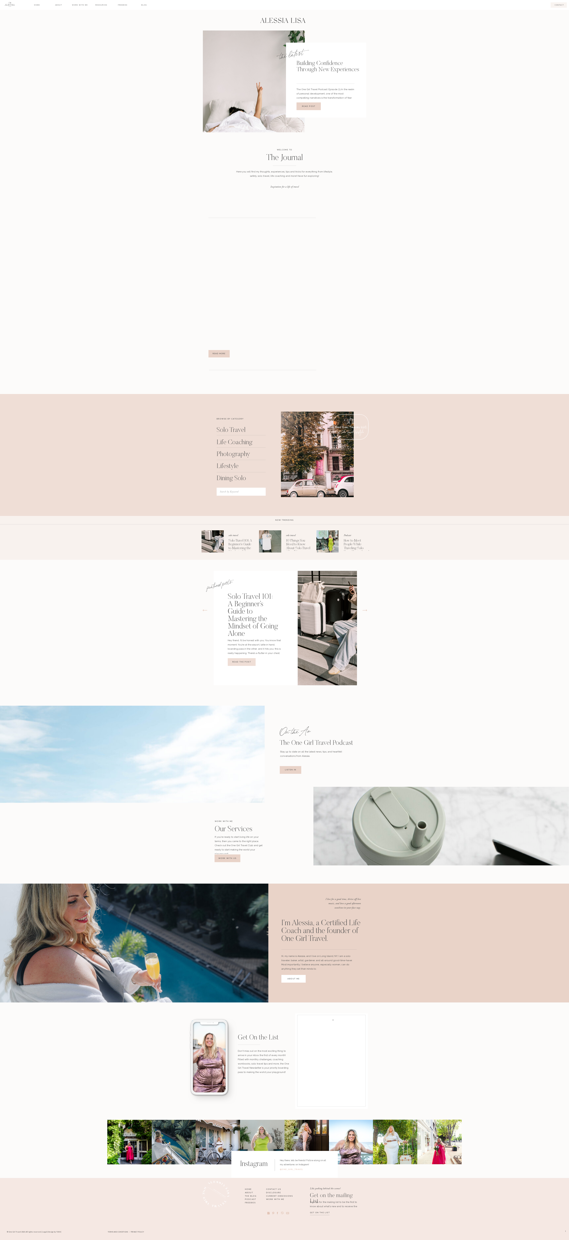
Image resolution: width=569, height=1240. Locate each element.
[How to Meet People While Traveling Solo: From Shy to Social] (327, 541)
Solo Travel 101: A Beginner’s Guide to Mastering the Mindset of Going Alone (240, 548)
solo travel (233, 535)
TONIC (58, 1232)
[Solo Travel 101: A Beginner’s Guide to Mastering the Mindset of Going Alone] (213, 541)
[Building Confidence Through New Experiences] (254, 81)
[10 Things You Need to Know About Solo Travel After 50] (270, 541)
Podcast (347, 535)
